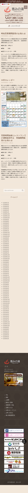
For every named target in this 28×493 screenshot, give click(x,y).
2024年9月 (6, 238)
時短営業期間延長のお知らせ (13, 33)
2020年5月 (6, 335)
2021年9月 (6, 305)
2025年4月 (6, 227)
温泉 (7, 397)
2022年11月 (6, 279)
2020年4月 (6, 336)
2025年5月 (6, 225)
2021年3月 (6, 316)
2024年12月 (6, 232)
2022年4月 (6, 292)
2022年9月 (6, 282)
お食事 (7, 400)
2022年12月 (6, 277)
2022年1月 (6, 297)
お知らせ (11, 36)
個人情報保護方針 (10, 415)
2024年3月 (6, 249)
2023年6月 (6, 266)
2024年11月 (6, 234)
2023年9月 (6, 260)
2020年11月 (6, 323)
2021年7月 (6, 308)
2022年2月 (6, 295)
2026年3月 (6, 210)
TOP (24, 442)
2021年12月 (6, 299)
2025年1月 (6, 230)
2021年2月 (6, 318)
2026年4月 (6, 208)
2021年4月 (6, 314)
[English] (4, 4)
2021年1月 (6, 320)
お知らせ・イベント (11, 410)
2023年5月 (6, 268)
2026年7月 (6, 202)
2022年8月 (6, 284)
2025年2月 (6, 228)
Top (7, 395)
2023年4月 (6, 269)
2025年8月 (6, 221)
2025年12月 (6, 214)
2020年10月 (6, 325)
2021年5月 (6, 312)
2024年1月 (6, 253)
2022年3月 (6, 294)
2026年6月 (6, 204)
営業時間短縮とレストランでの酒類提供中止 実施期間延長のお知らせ (13, 138)
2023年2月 (6, 273)
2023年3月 (6, 271)
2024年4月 (6, 247)
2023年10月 (6, 258)
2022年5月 (6, 290)
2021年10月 (6, 303)
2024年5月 (6, 245)
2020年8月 (6, 329)
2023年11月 (6, 256)
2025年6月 (6, 223)
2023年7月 (6, 264)
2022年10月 (6, 281)
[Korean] (7, 4)
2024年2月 (6, 251)
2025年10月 (6, 217)
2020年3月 (6, 338)
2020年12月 (6, 322)
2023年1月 (6, 275)
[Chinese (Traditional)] (2, 4)
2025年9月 (6, 219)
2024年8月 (6, 240)
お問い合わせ (9, 412)
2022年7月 (6, 286)
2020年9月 (6, 327)
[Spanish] (8, 4)
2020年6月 (6, 333)
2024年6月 (6, 243)
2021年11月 (6, 301)
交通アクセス (9, 407)
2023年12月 (6, 255)
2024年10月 (6, 236)
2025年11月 (6, 215)
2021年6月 (6, 310)
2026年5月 (6, 206)
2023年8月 (6, 262)
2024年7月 (6, 242)
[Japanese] (5, 4)
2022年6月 (6, 288)
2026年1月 (6, 212)
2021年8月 (6, 307)
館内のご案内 (9, 402)
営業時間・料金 (10, 405)
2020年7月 (6, 331)
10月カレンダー (8, 80)
